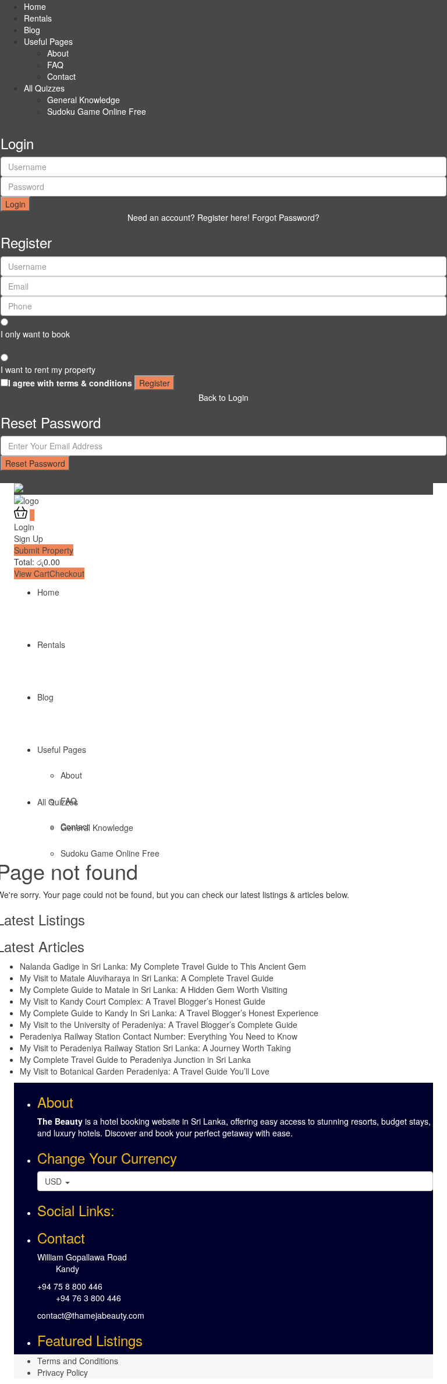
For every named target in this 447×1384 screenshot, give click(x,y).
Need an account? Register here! (188, 217)
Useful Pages (48, 41)
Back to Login (223, 397)
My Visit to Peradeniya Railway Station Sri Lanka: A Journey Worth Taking (155, 1048)
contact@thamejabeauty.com (90, 1315)
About (58, 53)
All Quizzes (44, 88)
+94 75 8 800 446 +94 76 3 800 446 (79, 1292)
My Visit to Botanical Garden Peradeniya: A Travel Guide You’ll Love (144, 1071)
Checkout (66, 573)
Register (154, 383)
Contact (61, 76)
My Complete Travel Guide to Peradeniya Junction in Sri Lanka (135, 1059)
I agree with (70, 383)
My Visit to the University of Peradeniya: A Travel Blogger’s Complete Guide (158, 1024)
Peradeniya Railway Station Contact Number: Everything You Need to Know (158, 1036)
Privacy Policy (62, 1372)
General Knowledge (83, 99)
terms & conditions (94, 383)
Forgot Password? (286, 217)
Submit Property (43, 550)
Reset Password (35, 463)
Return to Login (223, 477)
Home (35, 6)
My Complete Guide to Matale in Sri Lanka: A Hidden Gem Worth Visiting (154, 989)
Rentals (38, 18)
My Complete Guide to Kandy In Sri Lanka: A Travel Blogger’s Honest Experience (169, 1013)
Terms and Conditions (77, 1361)
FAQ (55, 65)
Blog (32, 30)
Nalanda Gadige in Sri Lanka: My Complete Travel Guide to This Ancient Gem (163, 966)
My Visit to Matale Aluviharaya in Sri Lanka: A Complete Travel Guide (147, 978)
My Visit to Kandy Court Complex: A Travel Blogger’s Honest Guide (142, 1001)
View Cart (31, 573)
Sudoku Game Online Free (96, 111)
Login (15, 204)
